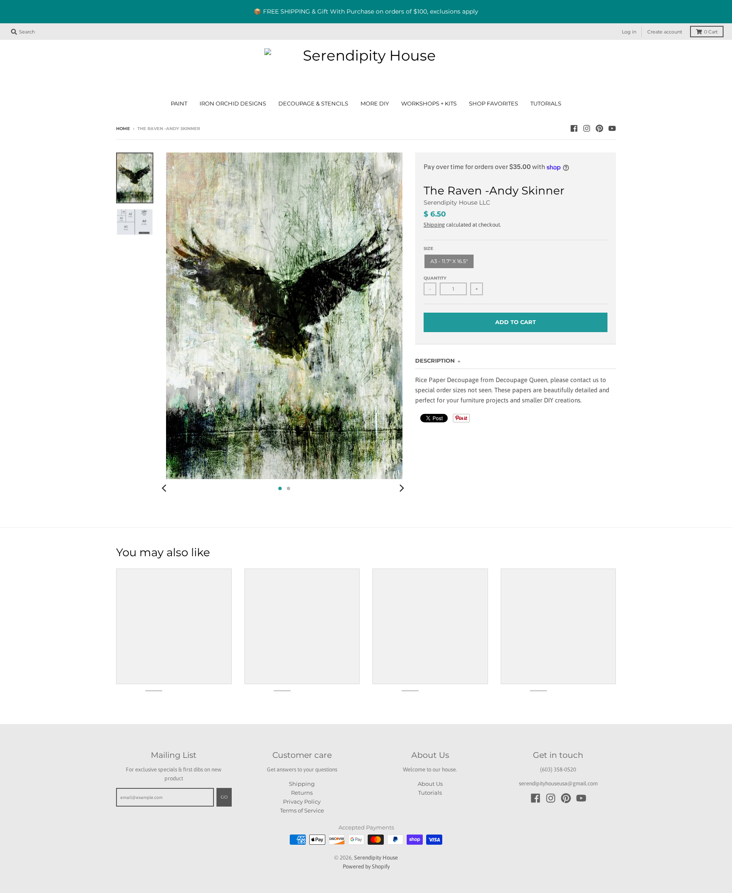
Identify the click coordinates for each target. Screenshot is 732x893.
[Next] (401, 488)
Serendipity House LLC (457, 202)
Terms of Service (302, 810)
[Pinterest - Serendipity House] (599, 128)
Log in (629, 32)
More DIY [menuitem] (374, 103)
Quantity (435, 278)
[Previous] (165, 488)
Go (224, 797)
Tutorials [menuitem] (545, 103)
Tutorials (430, 792)
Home (123, 128)
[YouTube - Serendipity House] (612, 128)
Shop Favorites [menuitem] (493, 103)
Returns (302, 792)
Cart (711, 32)
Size (428, 248)
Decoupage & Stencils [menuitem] (313, 103)
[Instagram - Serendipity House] (587, 128)
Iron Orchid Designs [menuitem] (233, 103)
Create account (664, 32)
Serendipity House (376, 857)
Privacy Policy (302, 801)
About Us (430, 783)
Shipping (434, 225)
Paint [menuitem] (179, 103)
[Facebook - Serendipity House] (574, 128)
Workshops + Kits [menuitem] (429, 103)
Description (435, 360)
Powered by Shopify (366, 866)
